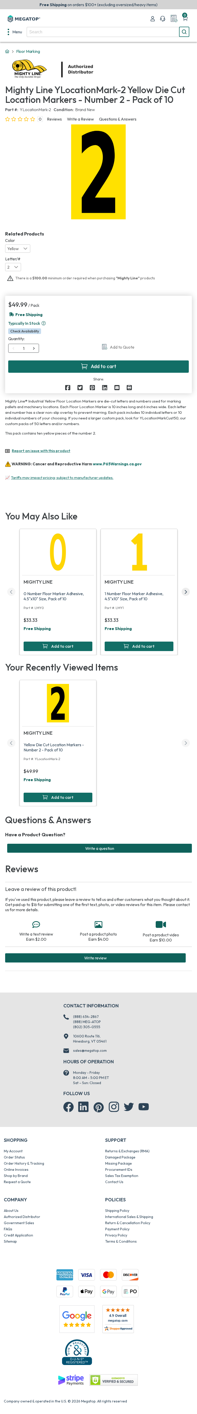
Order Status (14, 1157)
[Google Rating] (77, 1318)
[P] (129, 387)
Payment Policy (117, 1229)
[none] (15, 32)
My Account (13, 1151)
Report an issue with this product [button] (41, 450)
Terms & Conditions (121, 1241)
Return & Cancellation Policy (127, 1223)
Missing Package (118, 1163)
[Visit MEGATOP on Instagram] (114, 1107)
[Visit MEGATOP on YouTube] (144, 1107)
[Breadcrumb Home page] (7, 51)
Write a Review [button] (80, 119)
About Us (11, 1210)
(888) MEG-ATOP (87, 1021)
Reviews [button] (54, 119)
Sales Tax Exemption (121, 1175)
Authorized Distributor (22, 1216)
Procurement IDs (118, 1169)
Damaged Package (120, 1157)
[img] (93, 69)
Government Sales (19, 1223)
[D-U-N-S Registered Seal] (77, 1352)
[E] (117, 387)
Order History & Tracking (24, 1163)
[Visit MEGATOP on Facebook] (68, 1107)
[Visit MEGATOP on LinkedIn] (83, 1107)
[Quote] (174, 19)
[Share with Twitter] (80, 387)
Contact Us (114, 1182)
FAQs (8, 1229)
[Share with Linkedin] (104, 387)
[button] (44, 323)
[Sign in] (152, 19)
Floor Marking (28, 51)
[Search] (184, 32)
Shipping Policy (117, 1210)
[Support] (163, 19)
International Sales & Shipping (129, 1216)
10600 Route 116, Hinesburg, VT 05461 (89, 1039)
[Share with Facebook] (67, 387)
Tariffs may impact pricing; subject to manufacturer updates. (62, 477)
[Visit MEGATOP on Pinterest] (98, 1107)
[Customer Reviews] (118, 1319)
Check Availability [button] (24, 331)
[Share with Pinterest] (92, 387)
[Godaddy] (70, 1379)
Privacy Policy (116, 1235)
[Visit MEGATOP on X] (129, 1107)
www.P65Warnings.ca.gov (117, 463)
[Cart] (185, 19)
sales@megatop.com (90, 1050)
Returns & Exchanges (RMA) (127, 1151)
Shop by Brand (16, 1175)
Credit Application (18, 1235)
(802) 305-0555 (86, 1027)
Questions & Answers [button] (117, 119)
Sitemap (10, 1241)
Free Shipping (37, 628)
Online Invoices (16, 1169)
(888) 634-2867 (86, 1016)
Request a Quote (17, 1182)
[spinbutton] (23, 348)
